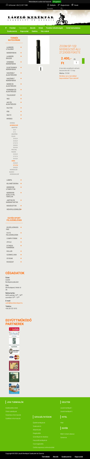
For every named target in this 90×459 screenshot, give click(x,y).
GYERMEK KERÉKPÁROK (11, 63)
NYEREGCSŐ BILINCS (13, 171)
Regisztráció (64, 5)
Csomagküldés (38, 444)
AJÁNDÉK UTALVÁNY (10, 48)
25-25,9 (15, 138)
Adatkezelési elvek (11, 408)
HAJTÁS (10, 108)
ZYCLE (9, 242)
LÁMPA (9, 180)
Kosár (76, 5)
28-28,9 (15, 145)
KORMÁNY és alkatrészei (11, 91)
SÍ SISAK (10, 258)
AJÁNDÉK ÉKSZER (10, 57)
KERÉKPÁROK (11, 53)
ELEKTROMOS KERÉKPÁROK (11, 68)
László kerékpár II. (66, 411)
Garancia (63, 437)
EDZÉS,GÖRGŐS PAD (12, 228)
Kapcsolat (24, 31)
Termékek (23, 28)
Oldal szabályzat (11, 411)
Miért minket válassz (67, 434)
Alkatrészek (37, 430)
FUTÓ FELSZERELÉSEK (12, 234)
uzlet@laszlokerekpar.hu (14, 303)
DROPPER (14, 134)
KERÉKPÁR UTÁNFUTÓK (10, 188)
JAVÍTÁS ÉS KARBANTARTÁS (12, 201)
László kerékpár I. (66, 408)
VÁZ (8, 99)
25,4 (14, 130)
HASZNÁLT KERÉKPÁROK (11, 79)
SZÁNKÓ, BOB (12, 255)
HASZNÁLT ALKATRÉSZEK (11, 74)
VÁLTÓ (9, 115)
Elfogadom (57, 2)
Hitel (61, 423)
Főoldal (12, 28)
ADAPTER (14, 127)
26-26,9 (15, 141)
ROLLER (9, 251)
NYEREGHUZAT (14, 174)
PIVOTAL (14, 149)
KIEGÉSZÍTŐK (12, 206)
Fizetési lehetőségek (54, 28)
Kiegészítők (37, 433)
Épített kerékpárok (39, 423)
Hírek (41, 28)
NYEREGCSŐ (14, 125)
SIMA (13, 161)
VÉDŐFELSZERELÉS (14, 209)
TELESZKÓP (11, 95)
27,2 (14, 132)
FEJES (13, 136)
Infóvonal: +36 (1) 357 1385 (18, 5)
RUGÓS (14, 152)
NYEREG (9, 119)
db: (75, 59)
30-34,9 (15, 147)
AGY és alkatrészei (11, 103)
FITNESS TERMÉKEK (10, 247)
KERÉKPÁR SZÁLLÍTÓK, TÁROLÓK (10, 195)
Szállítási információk (13, 418)
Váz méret (45, 31)
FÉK (8, 111)
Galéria (34, 31)
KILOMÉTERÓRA (12, 183)
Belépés (53, 5)
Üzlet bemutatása (73, 28)
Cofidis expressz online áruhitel (43, 447)
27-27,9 (15, 143)
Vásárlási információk (13, 415)
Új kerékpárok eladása (40, 437)
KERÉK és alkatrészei (11, 85)
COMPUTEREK (12, 238)
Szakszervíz (12, 31)
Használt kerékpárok (40, 440)
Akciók (32, 28)
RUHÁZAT (10, 262)
